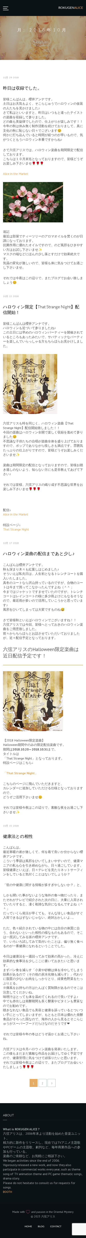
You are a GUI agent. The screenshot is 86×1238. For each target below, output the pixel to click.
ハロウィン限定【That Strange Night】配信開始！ (41, 309)
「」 (20, 773)
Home (28, 1226)
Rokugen (70, 7)
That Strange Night (16, 529)
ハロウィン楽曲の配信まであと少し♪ (39, 553)
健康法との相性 (18, 836)
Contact (55, 1226)
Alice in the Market (15, 174)
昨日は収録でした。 (22, 88)
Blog (41, 1226)
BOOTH (7, 1192)
